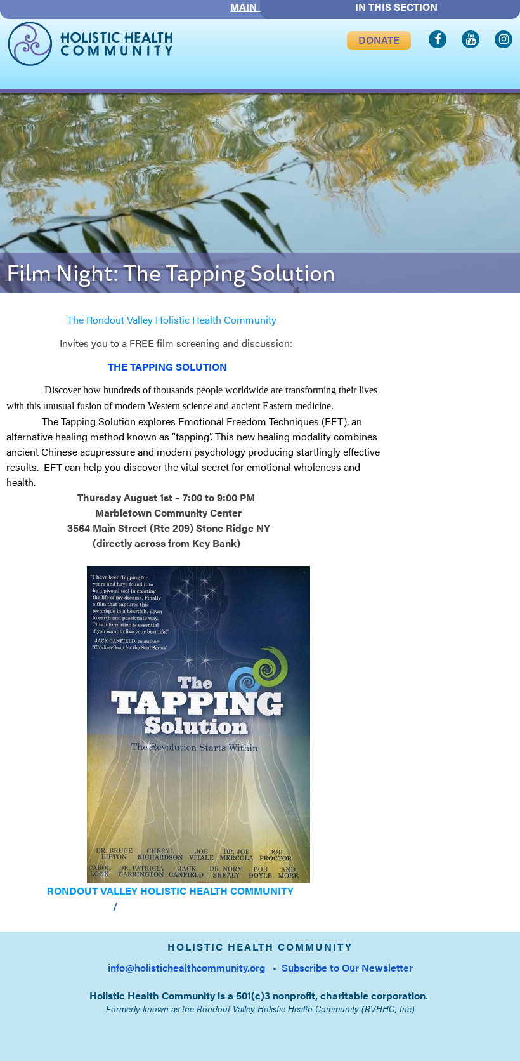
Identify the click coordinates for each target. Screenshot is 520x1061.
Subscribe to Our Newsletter (347, 967)
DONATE (379, 39)
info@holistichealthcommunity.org (186, 967)
